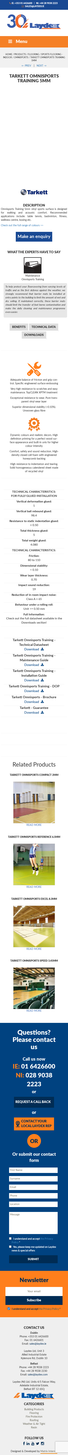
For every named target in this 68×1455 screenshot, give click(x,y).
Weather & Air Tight (34, 1424)
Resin (34, 1427)
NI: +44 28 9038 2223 (47, 3)
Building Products (34, 1409)
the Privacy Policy (49, 1309)
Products (20, 54)
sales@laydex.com (38, 1374)
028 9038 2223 (34, 1080)
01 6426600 (34, 1067)
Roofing (34, 1420)
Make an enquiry (34, 237)
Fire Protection (34, 1416)
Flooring (33, 54)
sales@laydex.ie (34, 6)
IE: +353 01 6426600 (22, 3)
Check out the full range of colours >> (22, 225)
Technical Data (44, 327)
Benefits (19, 327)
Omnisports (21, 57)
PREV (26, 66)
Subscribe (34, 1300)
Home (8, 54)
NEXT (41, 66)
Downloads (34, 335)
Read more (34, 825)
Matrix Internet (48, 1451)
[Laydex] (34, 21)
